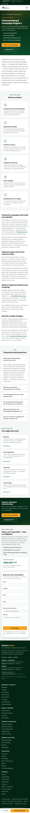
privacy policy (9, 633)
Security (4, 763)
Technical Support (6, 702)
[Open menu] (26, 7)
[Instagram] (5, 4)
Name (5, 581)
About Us (4, 774)
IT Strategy (4, 699)
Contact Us (4, 784)
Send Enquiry (15, 628)
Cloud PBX (4, 715)
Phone (4, 601)
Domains (4, 756)
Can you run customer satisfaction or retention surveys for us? (13, 417)
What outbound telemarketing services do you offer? (11, 359)
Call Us (6, 810)
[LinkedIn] (7, 4)
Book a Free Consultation (11, 45)
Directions (18, 663)
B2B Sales (4, 745)
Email (4, 595)
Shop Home (4, 753)
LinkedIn (16, 657)
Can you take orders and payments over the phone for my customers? (13, 403)
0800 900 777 (10, 49)
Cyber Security (5, 694)
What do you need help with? (10, 608)
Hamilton (4, 666)
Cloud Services (5, 692)
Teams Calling (5, 718)
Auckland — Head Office (8, 660)
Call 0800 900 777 (9, 520)
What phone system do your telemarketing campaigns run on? (12, 410)
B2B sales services (22, 232)
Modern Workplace (6, 704)
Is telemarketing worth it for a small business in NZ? (13, 395)
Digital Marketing (6, 731)
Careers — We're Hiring (7, 786)
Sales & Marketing (6, 742)
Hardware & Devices (7, 740)
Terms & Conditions (6, 789)
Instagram (10, 657)
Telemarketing (5, 747)
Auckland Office (5, 777)
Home (3, 14)
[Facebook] (2, 4)
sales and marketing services (18, 336)
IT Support (4, 689)
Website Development (7, 726)
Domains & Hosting (6, 734)
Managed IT (4, 687)
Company (5, 588)
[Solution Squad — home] (5, 7)
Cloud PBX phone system (19, 296)
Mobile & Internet (6, 710)
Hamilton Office (5, 779)
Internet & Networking (7, 713)
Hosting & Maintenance (7, 729)
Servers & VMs (5, 697)
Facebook (4, 657)
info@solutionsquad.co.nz (17, 1)
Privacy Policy (5, 791)
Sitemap (4, 794)
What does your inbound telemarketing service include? (12, 388)
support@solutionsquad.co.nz (9, 674)
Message (5, 614)
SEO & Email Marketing (7, 768)
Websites (4, 766)
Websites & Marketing (7, 724)
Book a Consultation (20, 810)
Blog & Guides (5, 781)
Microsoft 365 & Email (7, 761)
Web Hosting (5, 758)
